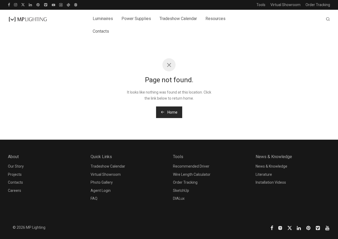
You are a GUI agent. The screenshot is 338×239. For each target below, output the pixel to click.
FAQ (94, 198)
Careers (14, 190)
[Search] (328, 19)
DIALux (179, 198)
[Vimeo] (46, 4)
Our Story (16, 166)
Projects (15, 174)
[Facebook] (9, 4)
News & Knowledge (271, 166)
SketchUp (181, 190)
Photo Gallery (102, 182)
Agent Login (101, 190)
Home (172, 112)
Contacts (101, 31)
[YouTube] (53, 4)
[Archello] (61, 4)
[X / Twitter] (23, 4)
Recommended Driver (191, 166)
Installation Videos (271, 182)
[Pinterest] (38, 4)
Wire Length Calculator (191, 174)
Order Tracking (318, 5)
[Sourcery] (68, 4)
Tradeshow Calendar (178, 18)
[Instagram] (15, 4)
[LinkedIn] (30, 4)
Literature (264, 174)
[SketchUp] (75, 4)
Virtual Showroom (285, 5)
